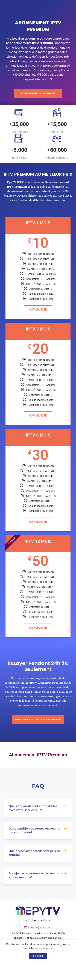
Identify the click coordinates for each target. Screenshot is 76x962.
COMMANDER (38, 309)
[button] (38, 808)
